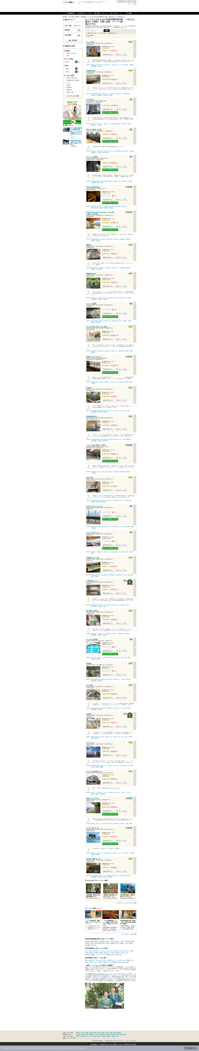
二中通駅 (129, 320)
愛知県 (115, 1032)
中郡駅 (92, 553)
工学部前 (130, 943)
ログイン (129, 3)
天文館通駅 (124, 123)
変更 (79, 30)
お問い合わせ (133, 1040)
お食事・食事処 (89, 952)
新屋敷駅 (106, 207)
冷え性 (120, 950)
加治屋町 (87, 943)
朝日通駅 (99, 66)
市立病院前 (112, 943)
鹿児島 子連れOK (108, 657)
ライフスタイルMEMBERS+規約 (125, 1044)
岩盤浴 (69, 85)
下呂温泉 (96, 1034)
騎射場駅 (121, 381)
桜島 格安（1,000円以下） (114, 792)
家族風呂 (108, 954)
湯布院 (117, 1034)
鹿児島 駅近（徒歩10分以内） (122, 151)
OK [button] (190, 1048)
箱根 (82, 1034)
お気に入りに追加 (122, 54)
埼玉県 (82, 1032)
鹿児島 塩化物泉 (104, 181)
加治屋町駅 (129, 181)
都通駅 (126, 350)
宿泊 (124, 950)
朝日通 (117, 941)
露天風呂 (101, 952)
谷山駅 (126, 736)
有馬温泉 (86, 1034)
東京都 (99, 1032)
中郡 (92, 945)
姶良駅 (97, 767)
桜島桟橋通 (101, 941)
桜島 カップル (94, 792)
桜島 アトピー (99, 823)
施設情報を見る (108, 54)
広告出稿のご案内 (109, 1040)
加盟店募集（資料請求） (97, 1040)
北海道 (107, 1032)
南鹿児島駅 (93, 659)
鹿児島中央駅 (122, 350)
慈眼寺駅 (96, 738)
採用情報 (134, 1044)
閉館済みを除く (112, 33)
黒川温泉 (113, 1034)
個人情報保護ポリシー (95, 1044)
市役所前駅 (126, 64)
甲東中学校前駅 (105, 152)
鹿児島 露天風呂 (126, 93)
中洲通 (107, 943)
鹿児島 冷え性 (101, 64)
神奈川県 (78, 1032)
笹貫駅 (92, 738)
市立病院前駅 (94, 440)
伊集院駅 (93, 854)
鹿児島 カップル (107, 64)
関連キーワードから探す (69, 1038)
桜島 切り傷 (105, 471)
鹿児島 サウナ (123, 297)
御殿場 (98, 1036)
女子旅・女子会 (124, 952)
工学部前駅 (99, 606)
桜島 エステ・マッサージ (103, 792)
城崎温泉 (91, 1034)
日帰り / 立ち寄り (71, 53)
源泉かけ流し (107, 952)
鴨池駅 (130, 381)
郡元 (95, 945)
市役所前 (112, 941)
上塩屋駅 (130, 736)
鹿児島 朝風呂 (122, 604)
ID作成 (134, 3)
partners (31, 1048)
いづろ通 (121, 941)
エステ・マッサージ (100, 954)
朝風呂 (131, 950)
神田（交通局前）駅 (127, 439)
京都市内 (108, 1036)
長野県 (111, 1032)
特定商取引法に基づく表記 (106, 1044)
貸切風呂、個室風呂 (90, 954)
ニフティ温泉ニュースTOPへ (128, 934)
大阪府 (103, 1032)
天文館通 (127, 941)
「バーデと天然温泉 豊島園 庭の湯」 (122, 979)
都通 (104, 943)
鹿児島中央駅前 (98, 943)
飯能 (95, 1036)
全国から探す (77, 25)
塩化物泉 (96, 952)
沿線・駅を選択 (73, 40)
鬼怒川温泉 (122, 1034)
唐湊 (126, 943)
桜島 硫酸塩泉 (94, 471)
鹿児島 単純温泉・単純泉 (96, 93)
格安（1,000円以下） (94, 950)
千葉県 (86, 1032)
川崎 (80, 1036)
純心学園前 (88, 945)
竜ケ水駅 (123, 679)
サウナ (86, 950)
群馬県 (95, 1032)
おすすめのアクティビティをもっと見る (126, 902)
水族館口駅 (131, 64)
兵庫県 (91, 1032)
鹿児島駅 (110, 95)
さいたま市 (90, 1036)
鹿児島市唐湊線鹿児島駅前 (91, 941)
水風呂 (116, 950)
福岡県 (119, 1032)
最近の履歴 (131, 1)
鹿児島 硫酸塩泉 (111, 574)
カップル (112, 950)
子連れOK (117, 952)
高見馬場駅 (93, 125)
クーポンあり (102, 33)
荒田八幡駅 (98, 322)
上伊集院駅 (132, 852)
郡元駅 (127, 604)
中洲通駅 (131, 350)
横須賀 (83, 1036)
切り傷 (112, 952)
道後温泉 (108, 1034)
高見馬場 (132, 941)
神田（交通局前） (120, 943)
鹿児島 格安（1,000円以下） (116, 93)
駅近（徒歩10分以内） (116, 954)
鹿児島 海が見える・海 (117, 526)
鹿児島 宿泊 (93, 123)
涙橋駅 (132, 526)
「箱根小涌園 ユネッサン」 (103, 973)
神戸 (117, 1036)
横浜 (77, 1036)
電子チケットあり (92, 33)
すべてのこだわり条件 (73, 96)
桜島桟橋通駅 (94, 66)
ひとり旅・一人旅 (104, 950)
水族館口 (107, 941)
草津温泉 (78, 1034)
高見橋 (92, 943)
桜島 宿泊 (100, 471)
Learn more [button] (82, 1048)
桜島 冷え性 (110, 471)
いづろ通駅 (99, 125)
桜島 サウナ (123, 792)
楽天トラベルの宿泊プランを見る (110, 112)
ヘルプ (127, 1040)
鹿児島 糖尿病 (94, 350)
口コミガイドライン (119, 1040)
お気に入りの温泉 (121, 1)
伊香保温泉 (102, 1034)
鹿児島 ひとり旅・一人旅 (117, 64)
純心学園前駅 (94, 606)
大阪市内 (103, 1036)
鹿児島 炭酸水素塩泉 (95, 181)
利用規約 (115, 1044)
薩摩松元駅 (126, 852)
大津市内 (113, 1036)
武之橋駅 (124, 320)
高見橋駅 (93, 240)
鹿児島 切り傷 (94, 64)
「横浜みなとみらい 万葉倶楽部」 (100, 976)
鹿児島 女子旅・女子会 (109, 206)
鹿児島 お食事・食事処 (116, 123)
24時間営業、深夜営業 (73, 80)
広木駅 (125, 574)
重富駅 (131, 765)
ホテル (127, 950)
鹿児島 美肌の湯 (94, 267)
